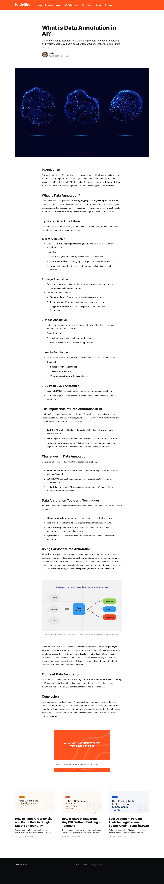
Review (98, 5)
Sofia (51, 53)
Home (39, 5)
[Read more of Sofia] (45, 55)
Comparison (86, 5)
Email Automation (52, 5)
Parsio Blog (22, 4)
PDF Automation (71, 5)
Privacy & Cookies (96, 865)
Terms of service (82, 865)
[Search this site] (147, 5)
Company (109, 5)
